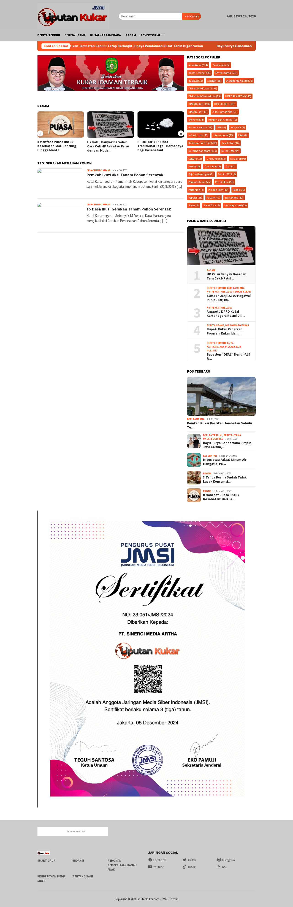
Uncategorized (235, 205)
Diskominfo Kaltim (239, 80)
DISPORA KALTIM (238, 96)
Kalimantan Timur (202, 143)
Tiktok (191, 867)
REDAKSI (78, 861)
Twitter (192, 860)
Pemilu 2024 (227, 174)
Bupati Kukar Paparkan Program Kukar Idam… (224, 331)
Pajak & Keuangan (200, 174)
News (194, 166)
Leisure (195, 158)
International (223, 135)
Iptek (242, 135)
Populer (195, 197)
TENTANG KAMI (82, 876)
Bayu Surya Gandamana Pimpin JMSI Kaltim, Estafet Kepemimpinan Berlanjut (229, 46)
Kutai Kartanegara (202, 150)
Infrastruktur (198, 135)
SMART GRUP (46, 861)
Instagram (228, 860)
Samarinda (234, 197)
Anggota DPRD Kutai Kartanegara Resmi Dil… (226, 314)
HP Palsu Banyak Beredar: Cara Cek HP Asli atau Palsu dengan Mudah (58, 146)
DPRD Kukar (197, 111)
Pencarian (191, 16)
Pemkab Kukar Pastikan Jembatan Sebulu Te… (219, 425)
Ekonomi (196, 119)
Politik (239, 189)
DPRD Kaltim (199, 104)
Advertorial (198, 65)
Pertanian (196, 189)
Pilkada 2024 (218, 189)
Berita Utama (226, 73)
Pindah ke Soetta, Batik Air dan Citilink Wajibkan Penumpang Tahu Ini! (158, 146)
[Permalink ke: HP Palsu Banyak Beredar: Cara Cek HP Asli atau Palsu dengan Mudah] (221, 245)
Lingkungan (216, 158)
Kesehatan (230, 143)
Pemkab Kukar (199, 182)
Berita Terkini (199, 73)
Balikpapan (221, 65)
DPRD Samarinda (224, 111)
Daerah (214, 80)
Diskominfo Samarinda (204, 96)
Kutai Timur (230, 150)
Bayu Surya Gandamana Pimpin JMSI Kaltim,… (227, 445)
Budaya (195, 80)
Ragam (213, 197)
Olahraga (212, 166)
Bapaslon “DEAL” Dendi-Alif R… (228, 356)
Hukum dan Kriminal (222, 119)
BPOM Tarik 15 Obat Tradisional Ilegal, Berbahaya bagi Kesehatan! (110, 146)
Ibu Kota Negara (200, 127)
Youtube (158, 867)
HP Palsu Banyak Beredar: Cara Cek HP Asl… (227, 276)
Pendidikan (224, 182)
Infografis (238, 127)
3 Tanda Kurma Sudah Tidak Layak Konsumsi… (225, 479)
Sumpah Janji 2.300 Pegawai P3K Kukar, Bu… (229, 298)
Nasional (238, 158)
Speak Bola (211, 205)
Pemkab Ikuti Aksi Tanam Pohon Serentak (125, 174)
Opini (230, 166)
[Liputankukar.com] (73, 16)
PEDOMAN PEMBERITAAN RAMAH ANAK (122, 865)
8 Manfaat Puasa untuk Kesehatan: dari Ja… (221, 497)
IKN (221, 127)
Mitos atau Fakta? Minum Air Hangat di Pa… (225, 462)
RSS (224, 867)
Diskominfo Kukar (98, 170)
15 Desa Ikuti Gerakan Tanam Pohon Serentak (129, 209)
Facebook (159, 860)
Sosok (193, 205)
